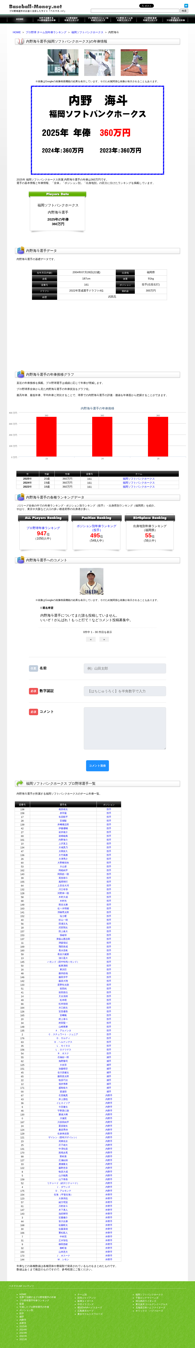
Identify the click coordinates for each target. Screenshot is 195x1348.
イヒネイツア (63, 1103)
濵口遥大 (63, 958)
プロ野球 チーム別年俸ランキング (46, 32)
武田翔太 (63, 927)
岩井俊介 (63, 832)
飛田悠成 (63, 946)
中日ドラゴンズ (86, 1304)
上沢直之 (63, 843)
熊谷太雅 (63, 904)
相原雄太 (63, 809)
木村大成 (63, 897)
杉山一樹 (63, 920)
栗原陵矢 (63, 1126)
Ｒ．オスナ (63, 1053)
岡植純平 (63, 870)
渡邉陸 (63, 1091)
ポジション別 (26, 1310)
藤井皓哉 (63, 973)
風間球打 (63, 881)
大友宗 (63, 1065)
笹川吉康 (63, 1221)
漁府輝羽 (63, 1213)
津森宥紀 (63, 942)
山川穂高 (63, 1175)
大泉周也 (63, 1198)
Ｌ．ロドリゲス (63, 1049)
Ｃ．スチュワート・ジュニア (63, 1034)
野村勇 (63, 1156)
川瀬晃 (63, 1118)
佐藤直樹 (63, 1229)
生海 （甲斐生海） (63, 1194)
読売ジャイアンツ (87, 1297)
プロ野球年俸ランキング (43, 528)
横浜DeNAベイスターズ (90, 1307)
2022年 (23, 1336)
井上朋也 (63, 1099)
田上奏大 (63, 931)
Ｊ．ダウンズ (63, 1187)
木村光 (63, 900)
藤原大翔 (63, 981)
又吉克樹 (63, 996)
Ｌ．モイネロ (63, 1045)
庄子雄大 (63, 1145)
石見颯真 (63, 1095)
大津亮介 (63, 859)
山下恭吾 (63, 1179)
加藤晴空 (63, 1068)
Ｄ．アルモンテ (63, 1190)
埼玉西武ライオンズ (146, 1301)
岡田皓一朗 (63, 874)
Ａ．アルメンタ (63, 1030)
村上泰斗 (63, 1019)
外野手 (108, 1194)
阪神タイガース (86, 1301)
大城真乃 (63, 847)
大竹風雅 (63, 855)
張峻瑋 (63, 935)
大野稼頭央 (63, 862)
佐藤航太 (63, 1225)
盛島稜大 (63, 1087)
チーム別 (82, 1294)
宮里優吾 (63, 1011)
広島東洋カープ (86, 1310)
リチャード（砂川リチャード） (63, 1183)
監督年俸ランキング (149, 19)
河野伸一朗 (63, 893)
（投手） (96, 530)
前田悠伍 (63, 992)
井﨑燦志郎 (63, 824)
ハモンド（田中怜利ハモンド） (63, 962)
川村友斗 (63, 1206)
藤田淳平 (63, 977)
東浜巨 (63, 969)
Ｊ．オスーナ (63, 1255)
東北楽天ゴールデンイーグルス (152, 1304)
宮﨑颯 (63, 1015)
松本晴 (63, 1000)
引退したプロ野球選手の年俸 (175, 19)
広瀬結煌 (63, 1160)
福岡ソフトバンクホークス (87, 32)
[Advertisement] (131, 215)
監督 (21, 1303)
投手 (109, 809)
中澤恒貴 (63, 1148)
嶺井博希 (63, 1084)
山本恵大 (63, 1252)
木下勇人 (63, 1210)
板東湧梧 (63, 965)
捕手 (109, 1057)
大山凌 (63, 866)
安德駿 (63, 820)
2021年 (23, 1339)
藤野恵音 (63, 1168)
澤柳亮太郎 (63, 912)
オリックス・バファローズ (149, 1310)
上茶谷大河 (63, 885)
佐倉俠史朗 (63, 1133)
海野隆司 (63, 1061)
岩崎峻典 (63, 836)
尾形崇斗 (63, 878)
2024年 (23, 1329)
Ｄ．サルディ (63, 1038)
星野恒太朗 (63, 984)
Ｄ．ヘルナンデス (63, 1042)
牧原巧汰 (63, 1080)
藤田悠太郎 (63, 1076)
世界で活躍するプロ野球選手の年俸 (46, 19)
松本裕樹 (63, 1004)
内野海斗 (63, 839)
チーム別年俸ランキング (124, 19)
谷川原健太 (63, 1072)
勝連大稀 (63, 1114)
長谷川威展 (63, 954)
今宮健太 (63, 1107)
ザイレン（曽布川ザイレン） (63, 1137)
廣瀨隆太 (63, 1164)
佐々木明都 (63, 908)
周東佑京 (63, 1141)
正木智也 (63, 1240)
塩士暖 (63, 916)
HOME (17, 32)
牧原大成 (63, 1171)
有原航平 (63, 817)
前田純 (63, 988)
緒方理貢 (63, 1202)
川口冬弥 (63, 889)
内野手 (108, 1095)
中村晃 (63, 1236)
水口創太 (63, 1007)
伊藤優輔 (63, 828)
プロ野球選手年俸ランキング (72, 19)
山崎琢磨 (63, 1026)
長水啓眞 (63, 950)
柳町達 (63, 1248)
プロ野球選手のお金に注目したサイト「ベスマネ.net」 (20, 19)
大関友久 (63, 851)
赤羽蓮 (63, 813)
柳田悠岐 (63, 1244)
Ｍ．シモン (63, 1259)
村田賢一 (63, 1023)
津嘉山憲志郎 (63, 939)
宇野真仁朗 (63, 1110)
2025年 (23, 1326)
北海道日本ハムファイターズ (150, 1307)
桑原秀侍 (63, 1129)
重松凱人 (63, 1232)
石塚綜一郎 (63, 1057)
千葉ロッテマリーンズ (147, 1297)
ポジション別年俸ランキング (98, 19)
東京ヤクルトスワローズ (90, 1314)
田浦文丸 (63, 923)
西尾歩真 (63, 1152)
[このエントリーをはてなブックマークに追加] (186, 6)
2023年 (23, 1333)
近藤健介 (63, 1217)
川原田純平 (63, 1122)
